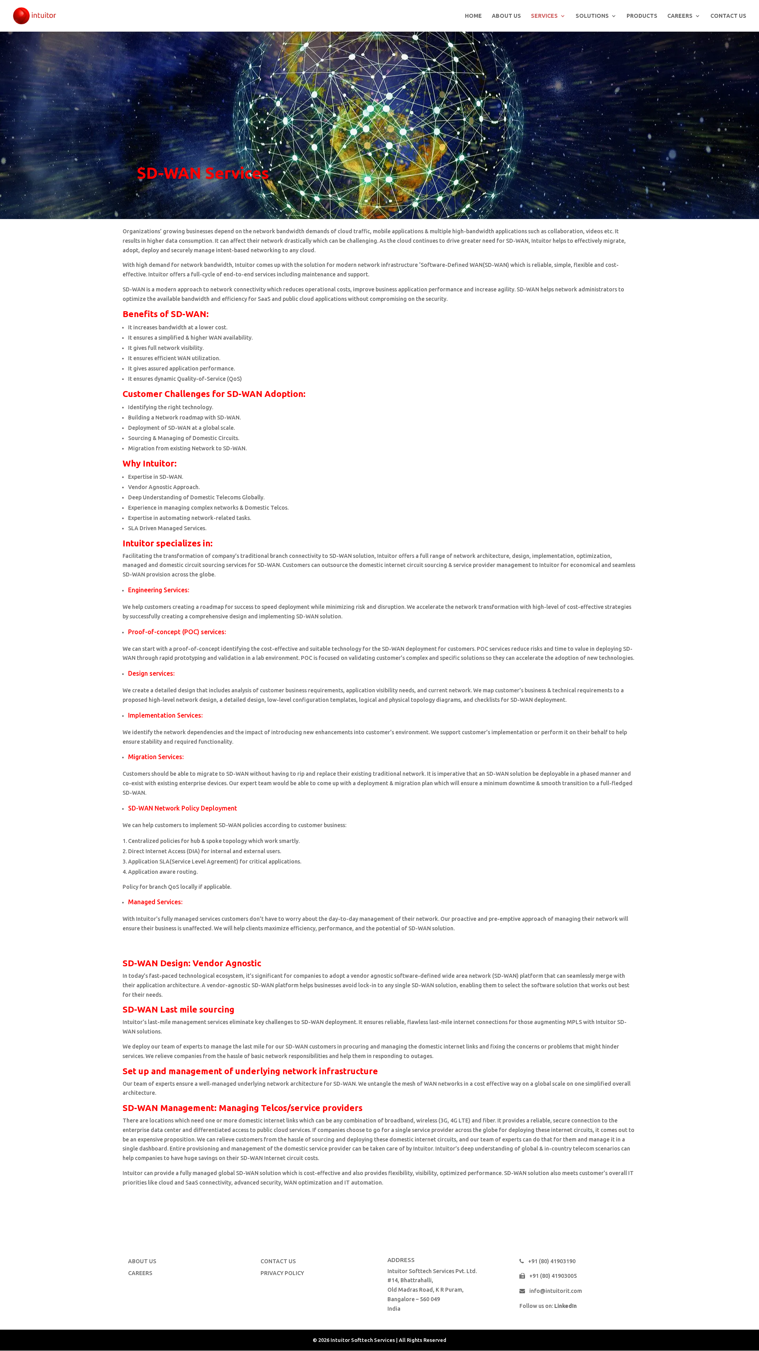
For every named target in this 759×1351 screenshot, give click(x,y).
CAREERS (680, 16)
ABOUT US (506, 16)
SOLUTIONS (592, 16)
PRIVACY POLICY (282, 1273)
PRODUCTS (642, 16)
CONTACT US (728, 16)
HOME (473, 16)
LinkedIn (565, 1306)
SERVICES (544, 16)
